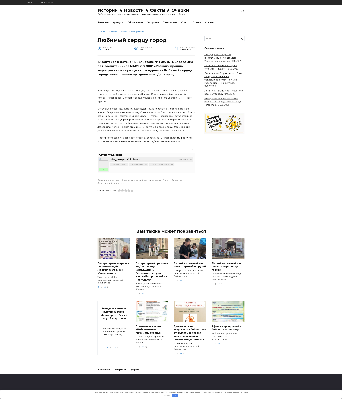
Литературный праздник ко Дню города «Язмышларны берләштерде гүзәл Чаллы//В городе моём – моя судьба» (152, 271)
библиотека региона (110, 180)
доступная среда (152, 180)
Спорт (185, 22)
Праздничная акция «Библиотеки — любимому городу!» (148, 329)
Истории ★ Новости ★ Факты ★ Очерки (143, 10)
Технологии (170, 22)
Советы (209, 22)
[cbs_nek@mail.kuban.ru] (103, 162)
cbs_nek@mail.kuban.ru (126, 159)
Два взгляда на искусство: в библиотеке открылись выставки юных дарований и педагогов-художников (190, 333)
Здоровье (153, 22)
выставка (128, 180)
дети (138, 180)
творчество (118, 183)
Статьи (197, 22)
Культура (118, 22)
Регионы (103, 22)
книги (167, 180)
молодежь (104, 183)
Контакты (104, 369)
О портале (120, 369)
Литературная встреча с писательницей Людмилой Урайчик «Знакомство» (220, 57)
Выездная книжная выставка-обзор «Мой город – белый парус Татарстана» (222, 101)
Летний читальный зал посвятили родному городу (227, 266)
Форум (135, 369)
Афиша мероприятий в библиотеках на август (227, 328)
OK (175, 396)
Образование (135, 22)
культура (177, 180)
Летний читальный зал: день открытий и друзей (190, 265)
